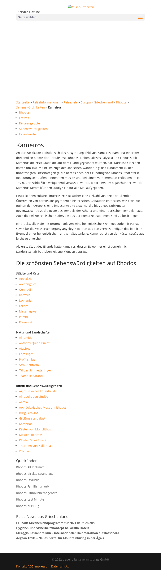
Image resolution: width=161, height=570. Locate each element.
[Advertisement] (80, 56)
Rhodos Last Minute (30, 499)
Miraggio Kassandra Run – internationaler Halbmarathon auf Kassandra (67, 533)
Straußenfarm (29, 365)
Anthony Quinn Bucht (34, 343)
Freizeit (24, 118)
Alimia (23, 402)
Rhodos (121, 102)
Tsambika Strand (31, 376)
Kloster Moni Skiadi (32, 440)
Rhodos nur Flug (27, 506)
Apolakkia (25, 279)
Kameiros (25, 424)
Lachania (25, 300)
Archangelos (27, 284)
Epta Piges (26, 354)
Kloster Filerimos (31, 435)
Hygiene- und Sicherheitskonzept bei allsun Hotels (52, 528)
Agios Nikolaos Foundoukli (37, 391)
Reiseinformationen (46, 102)
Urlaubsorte (27, 134)
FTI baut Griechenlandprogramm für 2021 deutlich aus (55, 523)
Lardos (24, 306)
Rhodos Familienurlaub (32, 486)
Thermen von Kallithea (35, 446)
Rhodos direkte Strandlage (34, 474)
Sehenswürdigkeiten (30, 107)
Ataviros (24, 348)
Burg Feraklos (28, 413)
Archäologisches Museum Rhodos (42, 407)
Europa (86, 102)
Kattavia (24, 295)
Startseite (23, 102)
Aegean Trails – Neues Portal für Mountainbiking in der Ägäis (60, 538)
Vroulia (24, 451)
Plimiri (23, 317)
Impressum (42, 566)
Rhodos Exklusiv (27, 480)
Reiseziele (71, 102)
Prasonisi (25, 322)
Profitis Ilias (27, 359)
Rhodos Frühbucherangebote (36, 493)
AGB (31, 566)
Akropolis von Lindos (33, 397)
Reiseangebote (29, 123)
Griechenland (103, 102)
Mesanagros (27, 311)
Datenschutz (60, 566)
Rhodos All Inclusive (30, 467)
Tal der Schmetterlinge (35, 370)
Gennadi (25, 290)
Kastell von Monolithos (35, 429)
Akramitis (25, 338)
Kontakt (21, 566)
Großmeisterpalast (32, 418)
